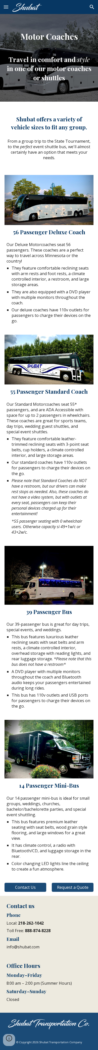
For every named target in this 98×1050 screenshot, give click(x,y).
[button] (6, 7)
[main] (49, 31)
